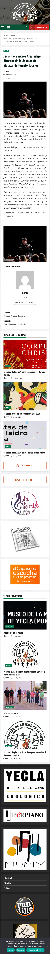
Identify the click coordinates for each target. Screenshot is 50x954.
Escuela (8, 665)
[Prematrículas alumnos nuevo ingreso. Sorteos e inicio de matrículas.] (25, 654)
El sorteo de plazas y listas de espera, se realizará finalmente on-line (24, 754)
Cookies (6, 887)
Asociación (9, 627)
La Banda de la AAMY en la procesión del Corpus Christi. (24, 373)
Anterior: (14, 314)
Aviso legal (7, 878)
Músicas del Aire (10, 713)
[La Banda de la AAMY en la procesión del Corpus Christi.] (25, 354)
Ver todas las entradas (25, 302)
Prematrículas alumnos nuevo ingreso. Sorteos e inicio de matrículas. (24, 673)
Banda (6, 51)
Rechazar (20, 950)
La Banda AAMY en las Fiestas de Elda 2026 (21, 413)
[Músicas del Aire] (25, 695)
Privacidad (7, 883)
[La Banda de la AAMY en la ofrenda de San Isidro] (25, 435)
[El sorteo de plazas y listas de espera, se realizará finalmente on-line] (25, 734)
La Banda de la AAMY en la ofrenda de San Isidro (24, 452)
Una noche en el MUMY (13, 632)
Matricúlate (42, 27)
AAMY (8, 71)
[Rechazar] (47, 946)
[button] (2, 27)
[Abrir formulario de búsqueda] (26, 27)
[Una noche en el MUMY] (25, 615)
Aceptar (11, 950)
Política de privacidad (35, 950)
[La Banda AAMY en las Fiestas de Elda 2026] (25, 396)
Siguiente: (14, 322)
